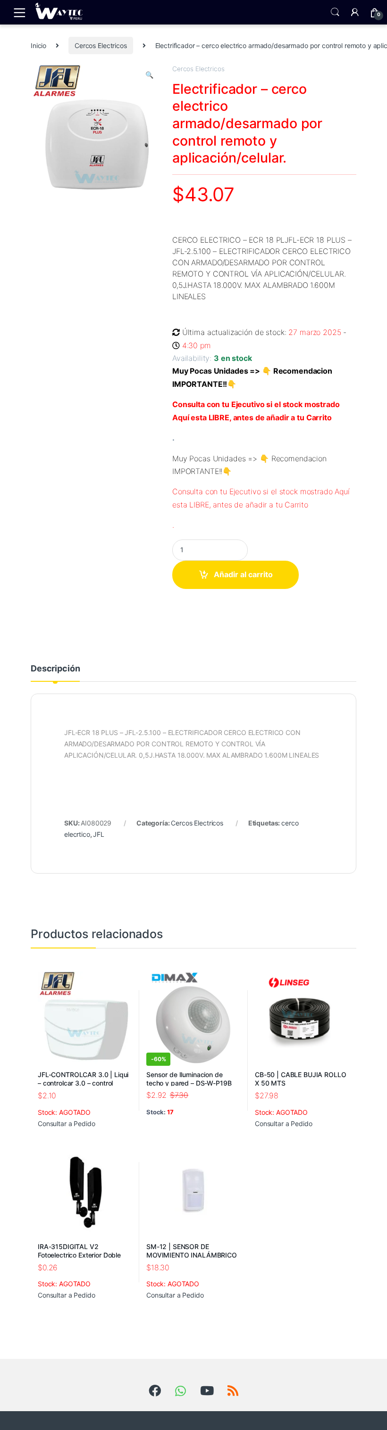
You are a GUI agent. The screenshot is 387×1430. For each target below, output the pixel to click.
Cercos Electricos (101, 45)
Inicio (38, 45)
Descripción (55, 668)
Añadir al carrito (243, 574)
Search (335, 12)
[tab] (55, 672)
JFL (98, 834)
